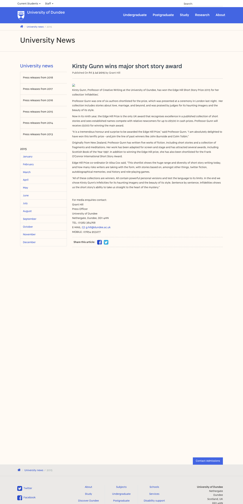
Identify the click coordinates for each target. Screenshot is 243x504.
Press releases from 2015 (38, 111)
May (25, 187)
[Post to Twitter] (106, 242)
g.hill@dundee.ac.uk (98, 227)
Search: (188, 3)
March (27, 172)
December (29, 242)
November (29, 234)
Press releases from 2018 (38, 77)
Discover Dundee (88, 500)
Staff (48, 3)
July (25, 203)
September (29, 219)
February (28, 164)
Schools (154, 487)
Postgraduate (163, 15)
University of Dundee (46, 12)
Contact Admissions (208, 460)
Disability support (154, 500)
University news (35, 26)
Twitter (27, 488)
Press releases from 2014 (38, 122)
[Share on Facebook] (99, 243)
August (27, 211)
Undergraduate (135, 15)
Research (202, 15)
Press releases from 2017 (38, 89)
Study (184, 15)
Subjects (121, 487)
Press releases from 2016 (38, 100)
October (28, 226)
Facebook (29, 497)
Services (154, 493)
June (26, 195)
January (27, 156)
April (25, 179)
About (220, 15)
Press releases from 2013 (38, 134)
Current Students (28, 3)
